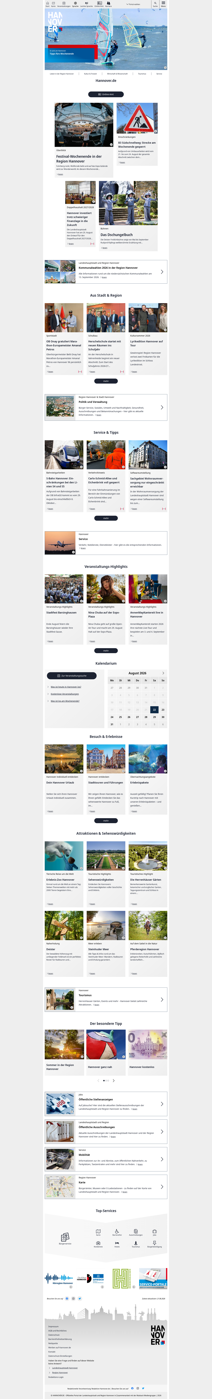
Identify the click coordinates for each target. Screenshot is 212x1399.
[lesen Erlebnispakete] (148, 780)
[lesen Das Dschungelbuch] (128, 216)
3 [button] (112, 695)
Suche (155, 6)
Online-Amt (99, 6)
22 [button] (154, 709)
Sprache (75, 6)
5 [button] (129, 695)
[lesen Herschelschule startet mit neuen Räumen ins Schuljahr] (106, 339)
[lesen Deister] (64, 944)
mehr (106, 381)
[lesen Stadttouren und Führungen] (106, 780)
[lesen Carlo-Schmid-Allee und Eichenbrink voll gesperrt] (106, 476)
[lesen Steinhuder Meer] (106, 944)
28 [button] (120, 687)
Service (159, 74)
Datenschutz (54, 1335)
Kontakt (51, 1352)
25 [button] (120, 717)
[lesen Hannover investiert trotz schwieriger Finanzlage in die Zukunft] (80, 214)
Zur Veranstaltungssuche (74, 675)
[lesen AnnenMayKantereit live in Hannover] (148, 610)
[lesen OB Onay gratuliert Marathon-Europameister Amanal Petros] (64, 339)
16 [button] (163, 702)
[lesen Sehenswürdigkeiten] (106, 874)
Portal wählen (134, 4)
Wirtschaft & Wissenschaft (117, 74)
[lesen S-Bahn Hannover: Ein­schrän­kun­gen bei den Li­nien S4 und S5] (64, 476)
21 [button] (146, 709)
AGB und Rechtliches (57, 1331)
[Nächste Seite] (113, 1080)
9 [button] (163, 695)
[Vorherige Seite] (98, 1080)
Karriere (108, 6)
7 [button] (146, 695)
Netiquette (53, 1343)
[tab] (104, 1080)
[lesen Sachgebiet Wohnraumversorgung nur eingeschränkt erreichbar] (148, 476)
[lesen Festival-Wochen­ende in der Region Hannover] (84, 140)
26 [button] (129, 717)
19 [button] (129, 709)
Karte (53, 6)
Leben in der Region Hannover (62, 74)
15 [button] (154, 702)
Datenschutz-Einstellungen (60, 1356)
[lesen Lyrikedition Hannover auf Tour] (148, 339)
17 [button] (112, 709)
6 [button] (137, 695)
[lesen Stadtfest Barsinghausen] (64, 610)
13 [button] (137, 702)
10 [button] (112, 702)
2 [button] (163, 687)
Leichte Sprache (86, 6)
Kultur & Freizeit (90, 74)
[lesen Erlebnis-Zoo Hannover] (64, 874)
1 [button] (154, 687)
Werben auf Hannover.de (59, 1347)
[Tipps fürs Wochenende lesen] (106, 39)
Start (47, 6)
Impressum (53, 1326)
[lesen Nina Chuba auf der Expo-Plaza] (106, 610)
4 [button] (120, 695)
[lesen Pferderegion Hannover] (148, 944)
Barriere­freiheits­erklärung (60, 1339)
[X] (79, 1298)
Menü (163, 6)
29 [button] (129, 687)
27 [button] (112, 687)
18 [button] (120, 709)
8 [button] (154, 695)
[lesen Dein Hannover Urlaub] (64, 780)
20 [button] (137, 709)
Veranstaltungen (63, 6)
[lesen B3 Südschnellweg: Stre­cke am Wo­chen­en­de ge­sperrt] (137, 134)
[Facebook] (66, 1298)
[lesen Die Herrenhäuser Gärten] (148, 874)
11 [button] (120, 702)
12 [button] (129, 702)
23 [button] (163, 709)
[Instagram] (73, 1298)
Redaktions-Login (56, 1377)
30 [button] (137, 687)
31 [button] (146, 687)
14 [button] (146, 702)
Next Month (163, 673)
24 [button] (112, 717)
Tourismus (142, 74)
